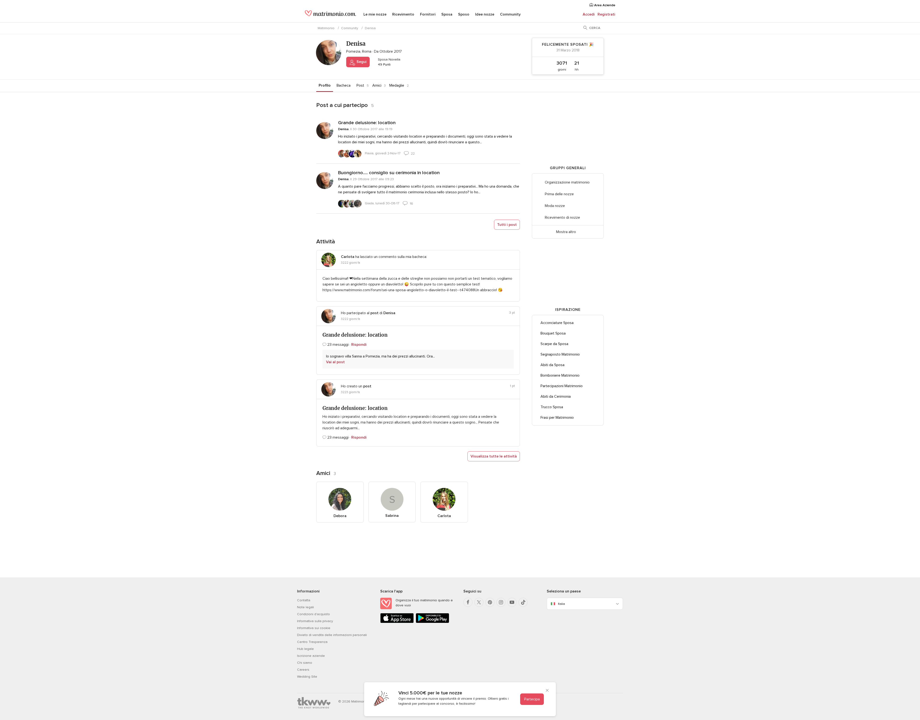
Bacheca (344, 85)
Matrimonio (326, 28)
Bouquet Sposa (553, 333)
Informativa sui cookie (313, 628)
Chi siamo (304, 663)
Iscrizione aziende (311, 656)
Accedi (589, 14)
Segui (361, 61)
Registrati (606, 14)
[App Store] (397, 622)
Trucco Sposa (551, 407)
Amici (376, 85)
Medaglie (396, 85)
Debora (340, 515)
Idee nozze (484, 14)
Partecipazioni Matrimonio (561, 386)
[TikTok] (523, 602)
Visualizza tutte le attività (494, 456)
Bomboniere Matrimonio (560, 375)
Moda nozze (555, 205)
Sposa (446, 14)
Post (360, 85)
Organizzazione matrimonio (567, 182)
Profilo (325, 85)
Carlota (444, 515)
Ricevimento (403, 14)
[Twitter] (478, 602)
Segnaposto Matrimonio (560, 354)
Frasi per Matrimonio (557, 417)
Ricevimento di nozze (562, 217)
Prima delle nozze (559, 194)
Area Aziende (604, 5)
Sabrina (392, 515)
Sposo (463, 14)
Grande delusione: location (367, 123)
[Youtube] (512, 602)
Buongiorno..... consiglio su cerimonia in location (389, 173)
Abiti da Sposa (552, 365)
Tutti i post (507, 224)
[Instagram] (501, 602)
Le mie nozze (374, 14)
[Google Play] (432, 622)
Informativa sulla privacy (315, 621)
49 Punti (384, 64)
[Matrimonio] (330, 15)
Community (510, 14)
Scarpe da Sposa (554, 343)
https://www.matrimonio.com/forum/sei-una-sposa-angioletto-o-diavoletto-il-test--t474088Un (400, 290)
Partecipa (532, 699)
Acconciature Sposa (557, 322)
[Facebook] (467, 602)
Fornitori (428, 14)
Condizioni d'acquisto (313, 614)
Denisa (343, 129)
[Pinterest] (489, 602)
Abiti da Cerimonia (555, 396)
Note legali (305, 607)
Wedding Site (307, 677)
